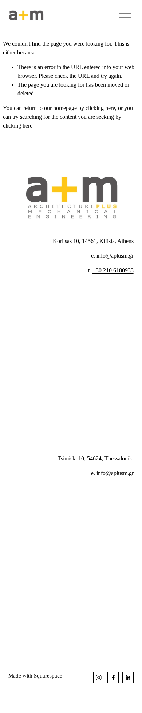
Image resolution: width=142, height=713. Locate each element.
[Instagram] (98, 677)
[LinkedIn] (128, 677)
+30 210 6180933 (113, 270)
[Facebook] (113, 677)
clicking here (100, 108)
